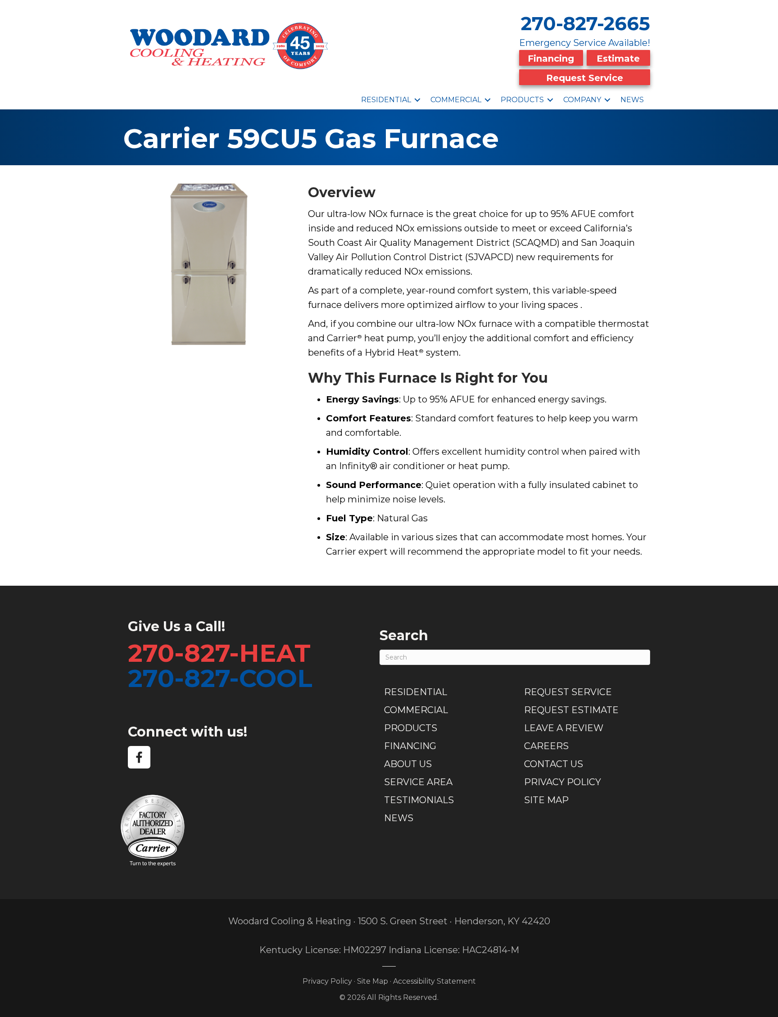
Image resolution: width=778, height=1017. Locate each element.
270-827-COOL (220, 678)
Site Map (546, 800)
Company (582, 99)
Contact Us (553, 764)
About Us (408, 764)
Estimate (618, 58)
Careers (546, 746)
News (632, 99)
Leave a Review (563, 728)
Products (522, 99)
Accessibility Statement (434, 981)
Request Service (584, 77)
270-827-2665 (585, 23)
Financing (551, 58)
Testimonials (419, 800)
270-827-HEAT (219, 653)
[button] (417, 99)
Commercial (455, 99)
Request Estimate (571, 710)
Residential (386, 99)
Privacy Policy (562, 782)
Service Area (418, 782)
